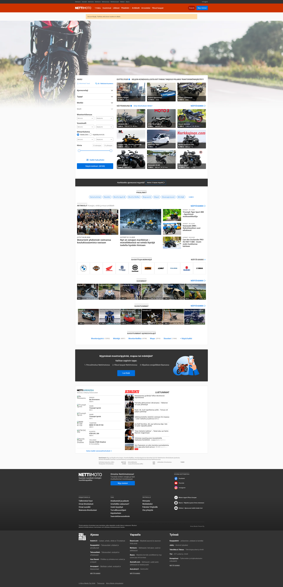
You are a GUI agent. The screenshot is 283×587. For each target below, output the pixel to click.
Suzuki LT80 (173, 292)
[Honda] (109, 268)
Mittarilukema (83, 132)
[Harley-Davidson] (96, 268)
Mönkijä (119, 338)
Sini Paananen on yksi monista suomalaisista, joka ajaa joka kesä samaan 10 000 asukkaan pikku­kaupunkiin (147, 446)
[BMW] (83, 268)
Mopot (156, 197)
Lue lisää (126, 373)
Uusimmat (106, 8)
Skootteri (170, 338)
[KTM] (148, 268)
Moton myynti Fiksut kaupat (188, 497)
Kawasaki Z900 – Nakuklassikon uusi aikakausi (183, 229)
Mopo (155, 338)
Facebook (182, 478)
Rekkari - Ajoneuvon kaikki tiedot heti (191, 508)
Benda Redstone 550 (191, 139)
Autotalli (84, 2)
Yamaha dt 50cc (130, 292)
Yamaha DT (152, 317)
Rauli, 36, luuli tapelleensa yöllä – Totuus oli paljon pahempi (147, 411)
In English (205, 2)
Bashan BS (87, 292)
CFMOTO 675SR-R (161, 118)
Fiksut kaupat (157, 8)
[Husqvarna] (122, 268)
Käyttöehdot (116, 513)
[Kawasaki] (135, 268)
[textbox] (93, 103)
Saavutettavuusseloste (120, 516)
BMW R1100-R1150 (99, 425)
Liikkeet (116, 8)
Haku (98, 8)
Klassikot (107, 197)
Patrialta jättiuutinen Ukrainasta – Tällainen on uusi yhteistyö (147, 404)
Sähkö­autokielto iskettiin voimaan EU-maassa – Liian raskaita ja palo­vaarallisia (147, 418)
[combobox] (95, 103)
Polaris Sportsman (161, 92)
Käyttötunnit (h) (98, 135)
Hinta (79, 145)
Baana (127, 2)
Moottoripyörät (119, 197)
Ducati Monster (191, 118)
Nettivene (91, 2)
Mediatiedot (147, 504)
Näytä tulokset (95, 166)
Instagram (182, 488)
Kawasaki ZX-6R (161, 159)
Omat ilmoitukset (86, 504)
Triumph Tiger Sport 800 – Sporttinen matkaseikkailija (183, 215)
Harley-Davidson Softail (194, 317)
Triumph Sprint (99, 408)
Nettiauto (78, 2)
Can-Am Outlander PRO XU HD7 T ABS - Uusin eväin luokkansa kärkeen (183, 243)
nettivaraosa (85, 390)
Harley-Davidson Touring (109, 317)
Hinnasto (146, 501)
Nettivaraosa (105, 2)
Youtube (181, 483)
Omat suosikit (84, 507)
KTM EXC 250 (99, 433)
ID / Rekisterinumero (105, 84)
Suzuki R (88, 317)
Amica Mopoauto (130, 317)
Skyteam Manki (173, 317)
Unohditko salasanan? (120, 504)
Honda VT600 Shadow (99, 442)
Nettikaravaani (115, 2)
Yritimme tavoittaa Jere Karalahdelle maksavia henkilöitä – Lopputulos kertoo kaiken (147, 439)
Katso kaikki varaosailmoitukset (98, 451)
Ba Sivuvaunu (99, 399)
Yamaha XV (152, 292)
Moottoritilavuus (84, 114)
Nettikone (98, 2)
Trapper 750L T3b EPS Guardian (131, 139)
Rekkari (122, 2)
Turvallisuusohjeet (118, 510)
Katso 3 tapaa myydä (155, 182)
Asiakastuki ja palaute (120, 501)
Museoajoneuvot (168, 197)
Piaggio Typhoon (195, 292)
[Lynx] (161, 268)
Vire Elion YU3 (161, 139)
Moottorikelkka (137, 338)
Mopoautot (147, 197)
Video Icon (131, 92)
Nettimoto (83, 8)
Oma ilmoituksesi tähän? (143, 106)
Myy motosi (202, 8)
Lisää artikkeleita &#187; (97, 226)
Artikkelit (136, 8)
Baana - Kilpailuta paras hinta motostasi (191, 503)
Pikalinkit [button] (125, 8)
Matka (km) (84, 135)
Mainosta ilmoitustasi (88, 510)
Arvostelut (145, 8)
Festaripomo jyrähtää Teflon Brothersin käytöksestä (147, 397)
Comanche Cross (109, 292)
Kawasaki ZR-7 (131, 118)
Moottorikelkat (134, 197)
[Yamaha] (199, 268)
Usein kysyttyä (117, 507)
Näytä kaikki (197, 106)
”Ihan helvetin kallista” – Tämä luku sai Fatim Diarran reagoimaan (147, 432)
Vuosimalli (81, 123)
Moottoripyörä (100, 338)
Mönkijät (181, 197)
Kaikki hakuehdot (97, 160)
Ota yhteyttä (147, 510)
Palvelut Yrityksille (150, 507)
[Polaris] (174, 268)
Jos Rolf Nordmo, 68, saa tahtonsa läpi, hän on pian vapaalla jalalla (147, 425)
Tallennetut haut (86, 501)
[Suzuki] (186, 268)
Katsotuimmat (95, 197)
